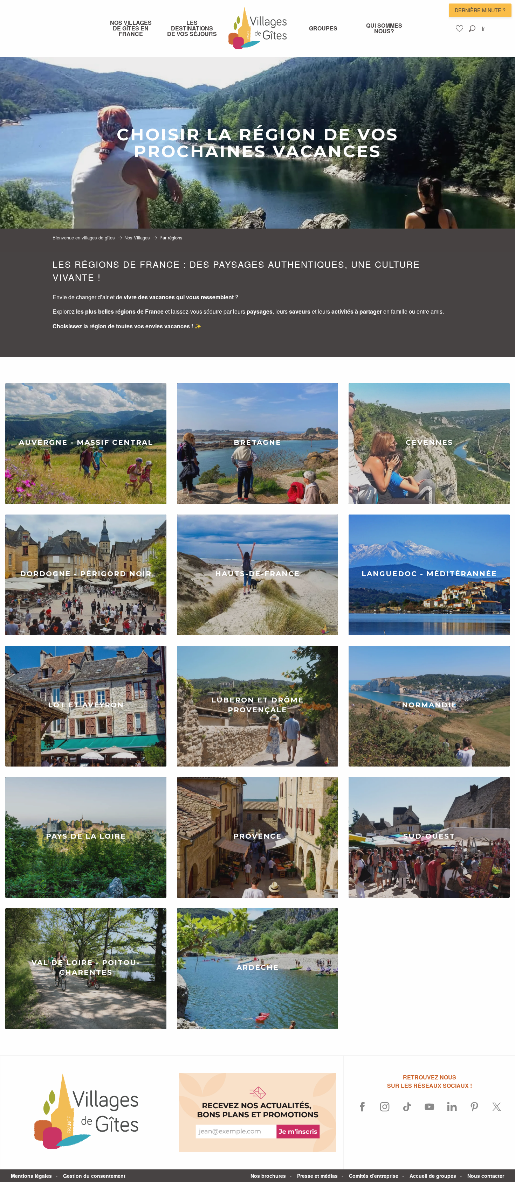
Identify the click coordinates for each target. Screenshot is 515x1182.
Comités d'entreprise (373, 1175)
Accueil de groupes (433, 1175)
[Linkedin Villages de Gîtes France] (452, 1107)
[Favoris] (460, 28)
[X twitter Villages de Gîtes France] (497, 1107)
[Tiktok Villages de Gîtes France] (407, 1107)
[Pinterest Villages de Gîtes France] (474, 1107)
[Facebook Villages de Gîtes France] (362, 1107)
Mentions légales (31, 1175)
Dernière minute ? (480, 10)
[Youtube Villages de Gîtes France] (429, 1107)
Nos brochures (268, 1175)
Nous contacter (485, 1175)
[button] (472, 28)
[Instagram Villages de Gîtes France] (384, 1107)
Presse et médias (317, 1175)
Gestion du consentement (94, 1175)
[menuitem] (130, 28)
